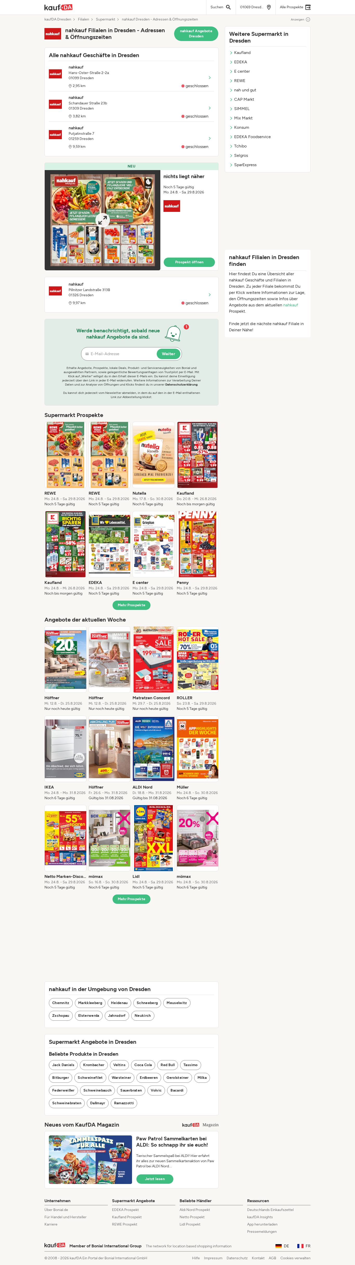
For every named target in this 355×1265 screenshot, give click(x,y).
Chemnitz (60, 1003)
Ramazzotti (124, 1103)
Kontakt (258, 1258)
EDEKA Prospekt (125, 1210)
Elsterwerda (88, 1015)
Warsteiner (121, 1077)
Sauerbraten (131, 1090)
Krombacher (93, 1065)
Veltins (119, 1065)
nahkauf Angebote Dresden (196, 33)
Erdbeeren (149, 1077)
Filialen (83, 19)
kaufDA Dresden (57, 19)
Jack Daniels (63, 1065)
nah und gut (245, 90)
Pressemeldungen (262, 1231)
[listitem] (65, 464)
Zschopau (60, 1015)
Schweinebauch (97, 1090)
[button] (131, 217)
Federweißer (63, 1090)
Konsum (241, 127)
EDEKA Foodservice (252, 136)
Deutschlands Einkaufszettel (270, 1210)
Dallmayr (97, 1103)
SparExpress (245, 164)
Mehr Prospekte (132, 605)
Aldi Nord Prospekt (195, 1210)
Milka (202, 1077)
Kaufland (242, 52)
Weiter (168, 353)
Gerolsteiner (177, 1077)
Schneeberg (147, 1003)
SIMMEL (241, 108)
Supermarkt (105, 19)
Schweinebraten (66, 1103)
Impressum (213, 1258)
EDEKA (240, 61)
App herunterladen (262, 1224)
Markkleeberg (90, 1003)
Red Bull (168, 1065)
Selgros (241, 155)
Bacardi (176, 1090)
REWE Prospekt (124, 1224)
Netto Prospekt (192, 1217)
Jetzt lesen (155, 1179)
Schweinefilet (90, 1077)
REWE (239, 80)
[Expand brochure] (102, 220)
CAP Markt (244, 99)
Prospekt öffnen (189, 262)
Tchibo (240, 146)
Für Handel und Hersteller (65, 1217)
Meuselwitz (177, 1003)
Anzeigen (297, 19)
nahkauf (290, 304)
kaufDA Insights (260, 1217)
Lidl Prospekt (190, 1224)
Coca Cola (143, 1065)
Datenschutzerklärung (181, 384)
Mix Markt (243, 118)
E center (242, 71)
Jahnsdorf (117, 1015)
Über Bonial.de (56, 1210)
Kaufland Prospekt (127, 1217)
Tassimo (190, 1065)
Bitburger (60, 1077)
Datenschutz (237, 1258)
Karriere (50, 1224)
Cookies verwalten (295, 1258)
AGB (272, 1258)
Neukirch (143, 1015)
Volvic (156, 1090)
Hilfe (196, 1258)
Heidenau (119, 1003)
